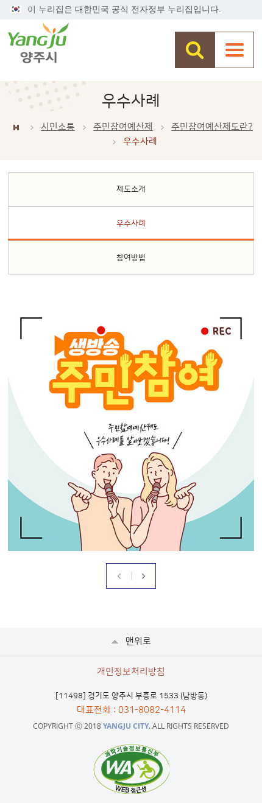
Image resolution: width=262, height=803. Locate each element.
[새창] (131, 769)
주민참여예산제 (123, 127)
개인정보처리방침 (131, 672)
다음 (143, 576)
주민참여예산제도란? (212, 127)
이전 (119, 576)
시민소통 (58, 127)
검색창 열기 (194, 50)
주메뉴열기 (234, 50)
